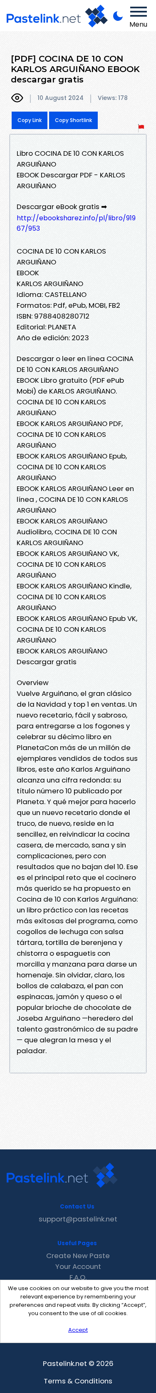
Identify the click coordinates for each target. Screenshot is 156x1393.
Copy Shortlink (73, 120)
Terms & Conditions (78, 1381)
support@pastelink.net (78, 1219)
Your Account (78, 1266)
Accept (78, 1330)
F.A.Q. (78, 1277)
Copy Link (29, 120)
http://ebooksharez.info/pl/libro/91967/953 (76, 223)
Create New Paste (78, 1256)
